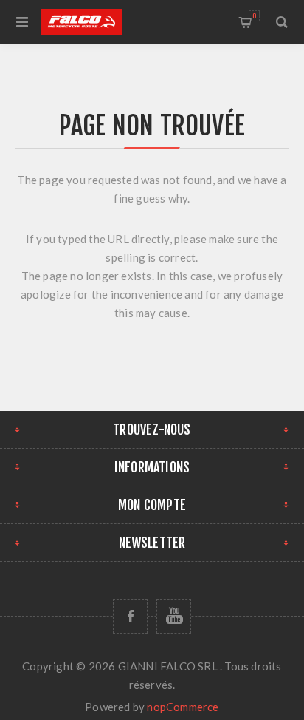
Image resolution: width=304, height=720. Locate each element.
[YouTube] (173, 616)
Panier (254, 16)
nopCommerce (182, 706)
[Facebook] (130, 616)
